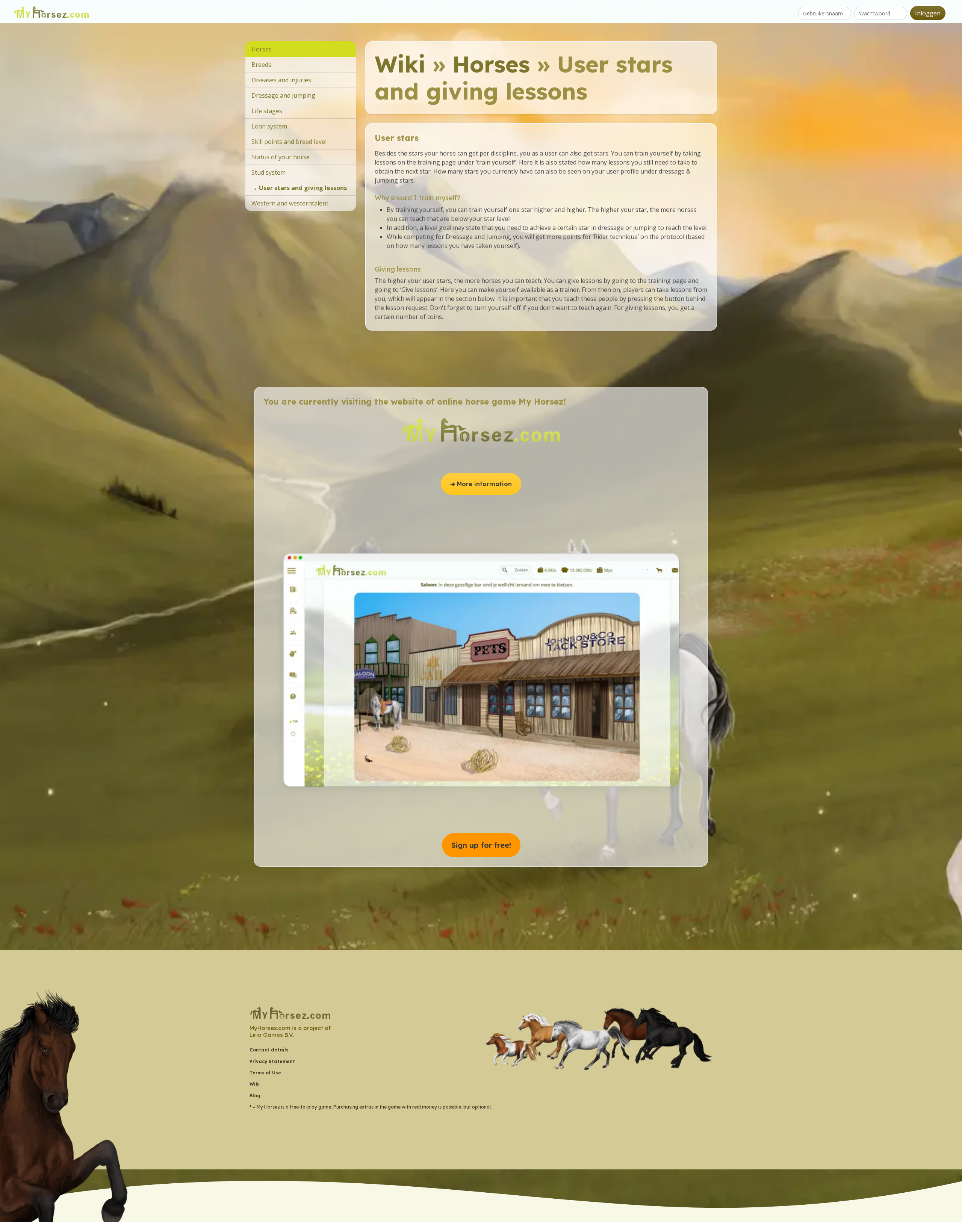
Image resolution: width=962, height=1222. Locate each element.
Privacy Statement (272, 1061)
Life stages (266, 111)
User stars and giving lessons (303, 188)
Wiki (400, 64)
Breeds (261, 64)
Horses (491, 64)
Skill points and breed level (289, 141)
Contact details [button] (269, 1050)
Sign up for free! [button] (481, 845)
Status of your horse (280, 157)
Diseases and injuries (281, 80)
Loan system (269, 126)
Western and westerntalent (289, 203)
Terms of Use (265, 1072)
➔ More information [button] (481, 484)
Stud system (268, 172)
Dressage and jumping (283, 95)
